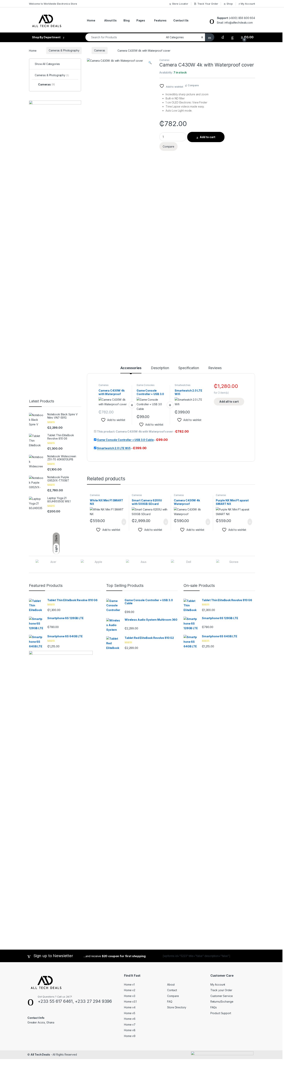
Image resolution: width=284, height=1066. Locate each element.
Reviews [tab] (215, 368)
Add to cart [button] (123, 522)
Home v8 (129, 1030)
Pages (140, 20)
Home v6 (129, 1018)
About (170, 984)
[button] (150, 62)
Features (160, 20)
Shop (230, 3)
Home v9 (129, 1036)
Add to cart (207, 137)
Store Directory (176, 1007)
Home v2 (129, 990)
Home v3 (129, 996)
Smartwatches (182, 385)
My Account (248, 3)
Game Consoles (146, 385)
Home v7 (129, 1024)
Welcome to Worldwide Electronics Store (53, 3)
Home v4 (129, 1007)
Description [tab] (160, 368)
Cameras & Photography (64, 50)
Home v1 (129, 984)
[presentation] (254, 564)
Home (91, 20)
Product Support (220, 1013)
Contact (172, 990)
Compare (193, 85)
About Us (110, 20)
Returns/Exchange (221, 1001)
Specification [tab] (188, 368)
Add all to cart (229, 401)
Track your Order (221, 990)
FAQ (169, 1001)
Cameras (99, 50)
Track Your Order (207, 3)
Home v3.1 (130, 1001)
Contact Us (181, 20)
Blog (126, 20)
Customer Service (221, 996)
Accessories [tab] (130, 368)
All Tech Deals (40, 1054)
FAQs (213, 1007)
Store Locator (180, 3)
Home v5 (129, 1013)
